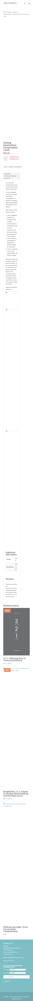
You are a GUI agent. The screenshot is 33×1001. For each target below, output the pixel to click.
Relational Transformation (15, 166)
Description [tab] (7, 173)
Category (9, 12)
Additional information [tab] (10, 176)
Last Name (6, 973)
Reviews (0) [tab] (7, 178)
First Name (6, 969)
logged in (15, 594)
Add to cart (14, 158)
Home (4, 12)
